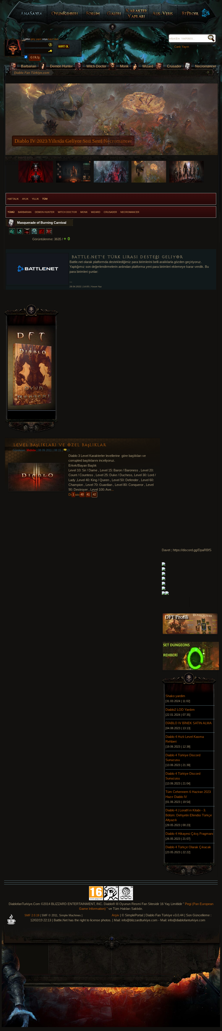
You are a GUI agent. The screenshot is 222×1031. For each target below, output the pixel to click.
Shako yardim (175, 696)
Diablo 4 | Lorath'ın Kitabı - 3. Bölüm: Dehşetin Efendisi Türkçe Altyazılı (188, 815)
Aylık (25, 199)
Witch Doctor (96, 66)
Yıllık (35, 199)
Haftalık (13, 199)
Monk (124, 66)
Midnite (31, 450)
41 (88, 494)
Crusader (174, 66)
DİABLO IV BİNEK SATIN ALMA (188, 723)
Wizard (147, 66)
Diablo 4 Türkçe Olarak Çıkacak (188, 847)
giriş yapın (36, 39)
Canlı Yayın (181, 46)
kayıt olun (53, 39)
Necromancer (205, 66)
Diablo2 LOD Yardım (180, 709)
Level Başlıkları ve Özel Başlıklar (59, 445)
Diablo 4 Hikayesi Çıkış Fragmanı (189, 833)
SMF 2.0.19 (31, 915)
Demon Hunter (61, 66)
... (112, 489)
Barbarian (28, 66)
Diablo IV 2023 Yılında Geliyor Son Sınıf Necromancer (73, 141)
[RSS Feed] (11, 922)
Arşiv (115, 915)
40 (82, 494)
